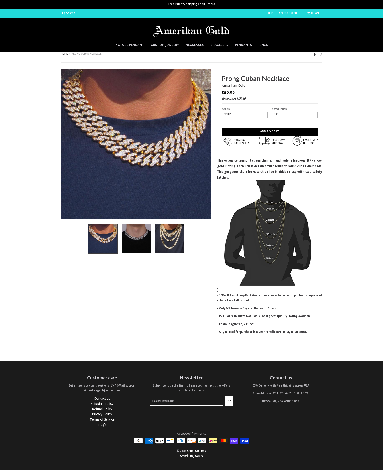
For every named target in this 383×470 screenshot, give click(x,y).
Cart (315, 13)
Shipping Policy (102, 404)
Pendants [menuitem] (243, 45)
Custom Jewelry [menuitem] (165, 45)
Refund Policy (102, 409)
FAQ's (102, 425)
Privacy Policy (102, 414)
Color (226, 109)
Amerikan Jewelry (191, 456)
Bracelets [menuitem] (219, 45)
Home (64, 54)
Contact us (102, 399)
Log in (270, 13)
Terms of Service (102, 420)
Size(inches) (280, 109)
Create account (289, 13)
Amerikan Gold (233, 86)
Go (229, 400)
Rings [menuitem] (263, 45)
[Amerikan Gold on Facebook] (314, 54)
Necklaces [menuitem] (195, 45)
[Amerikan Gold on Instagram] (320, 54)
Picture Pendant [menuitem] (129, 45)
